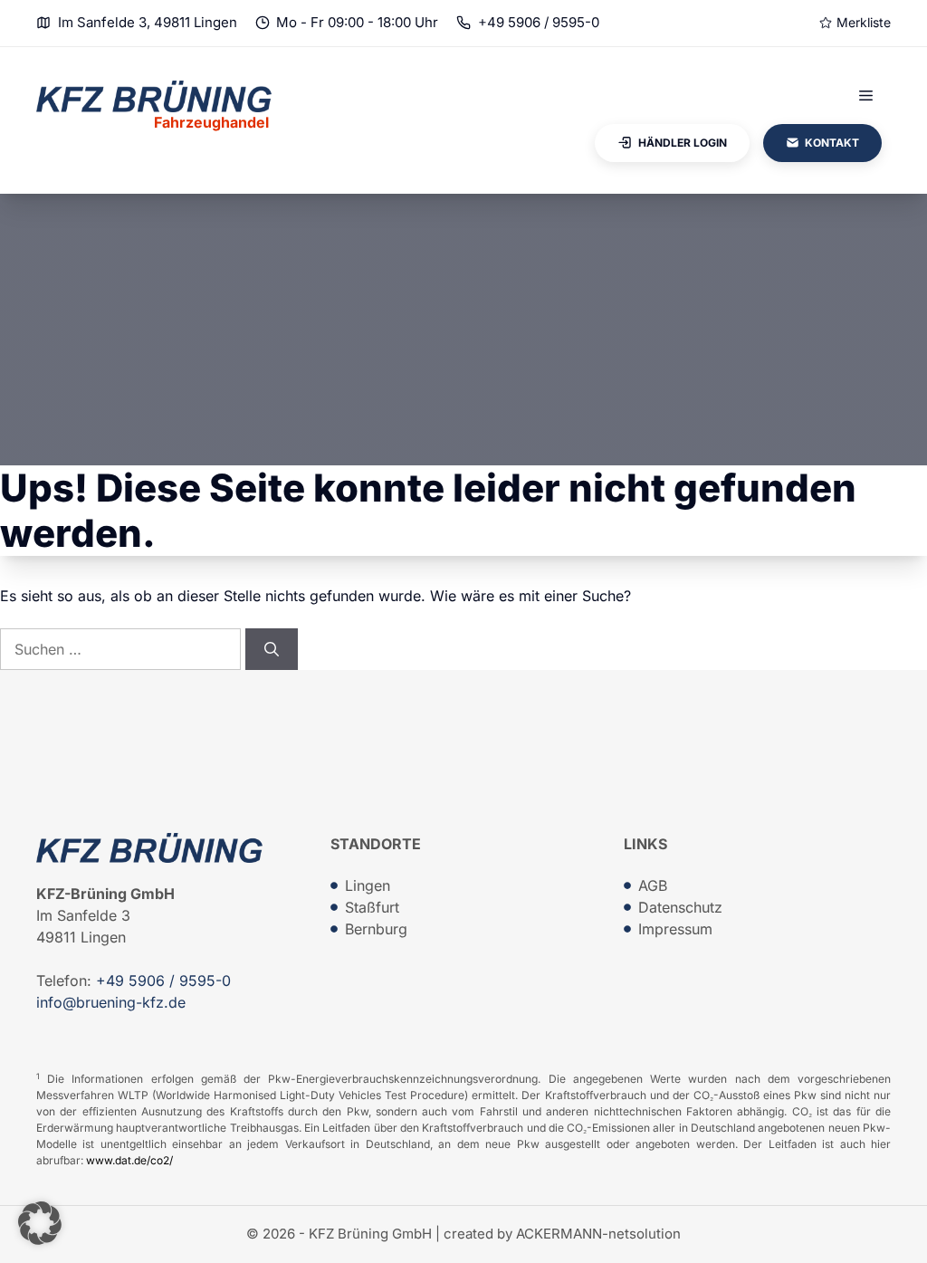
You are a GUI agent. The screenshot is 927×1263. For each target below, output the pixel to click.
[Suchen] (271, 649)
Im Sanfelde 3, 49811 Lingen (147, 22)
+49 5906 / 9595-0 (538, 22)
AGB (652, 885)
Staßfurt (372, 907)
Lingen (367, 885)
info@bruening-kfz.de (111, 1002)
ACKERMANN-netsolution (598, 1233)
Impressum (675, 929)
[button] (40, 1223)
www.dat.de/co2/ (129, 1160)
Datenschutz (680, 907)
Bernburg (376, 929)
